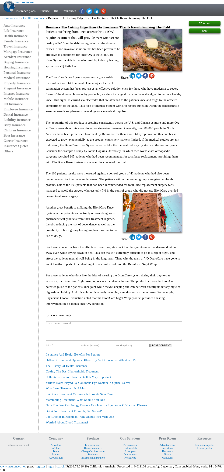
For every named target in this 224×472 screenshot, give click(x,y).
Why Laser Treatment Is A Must (66, 388)
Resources (130, 457)
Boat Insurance (14, 135)
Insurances (69, 11)
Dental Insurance (16, 114)
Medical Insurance (17, 78)
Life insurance (93, 445)
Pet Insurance (13, 104)
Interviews (167, 448)
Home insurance (93, 448)
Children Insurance (17, 130)
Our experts (130, 454)
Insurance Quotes (16, 146)
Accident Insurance (17, 57)
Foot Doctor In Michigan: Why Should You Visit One (80, 416)
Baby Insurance (15, 125)
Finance (45, 11)
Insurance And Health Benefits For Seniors (73, 354)
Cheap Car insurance (92, 451)
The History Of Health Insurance (67, 366)
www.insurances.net (13, 466)
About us (56, 445)
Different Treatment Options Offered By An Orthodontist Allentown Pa (91, 360)
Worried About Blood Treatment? (67, 422)
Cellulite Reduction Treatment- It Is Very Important (78, 377)
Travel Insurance (15, 46)
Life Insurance (14, 30)
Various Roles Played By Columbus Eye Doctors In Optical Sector (88, 383)
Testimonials (130, 448)
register (40, 466)
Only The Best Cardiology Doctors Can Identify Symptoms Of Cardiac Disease (96, 405)
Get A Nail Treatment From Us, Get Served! (74, 411)
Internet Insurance (16, 93)
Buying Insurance (16, 62)
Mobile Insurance (16, 99)
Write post (204, 23)
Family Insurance (16, 41)
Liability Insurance (17, 120)
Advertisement (167, 445)
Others (8, 151)
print (204, 30)
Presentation (130, 445)
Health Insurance (34, 18)
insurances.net (11, 18)
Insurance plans (26, 11)
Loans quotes (204, 448)
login (51, 466)
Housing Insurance (17, 67)
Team (56, 451)
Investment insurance (93, 457)
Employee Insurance (18, 109)
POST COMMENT (161, 345)
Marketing (167, 457)
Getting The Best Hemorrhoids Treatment (72, 371)
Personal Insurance (17, 72)
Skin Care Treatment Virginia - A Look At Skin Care (79, 394)
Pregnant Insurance (17, 88)
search (61, 466)
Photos (167, 454)
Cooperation (56, 457)
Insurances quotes (204, 445)
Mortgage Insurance (18, 51)
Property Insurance (17, 83)
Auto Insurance (14, 25)
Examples (130, 451)
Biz (56, 11)
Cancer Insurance (16, 140)
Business (93, 454)
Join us (56, 454)
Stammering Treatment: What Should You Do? (75, 399)
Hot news (167, 451)
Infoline (55, 448)
